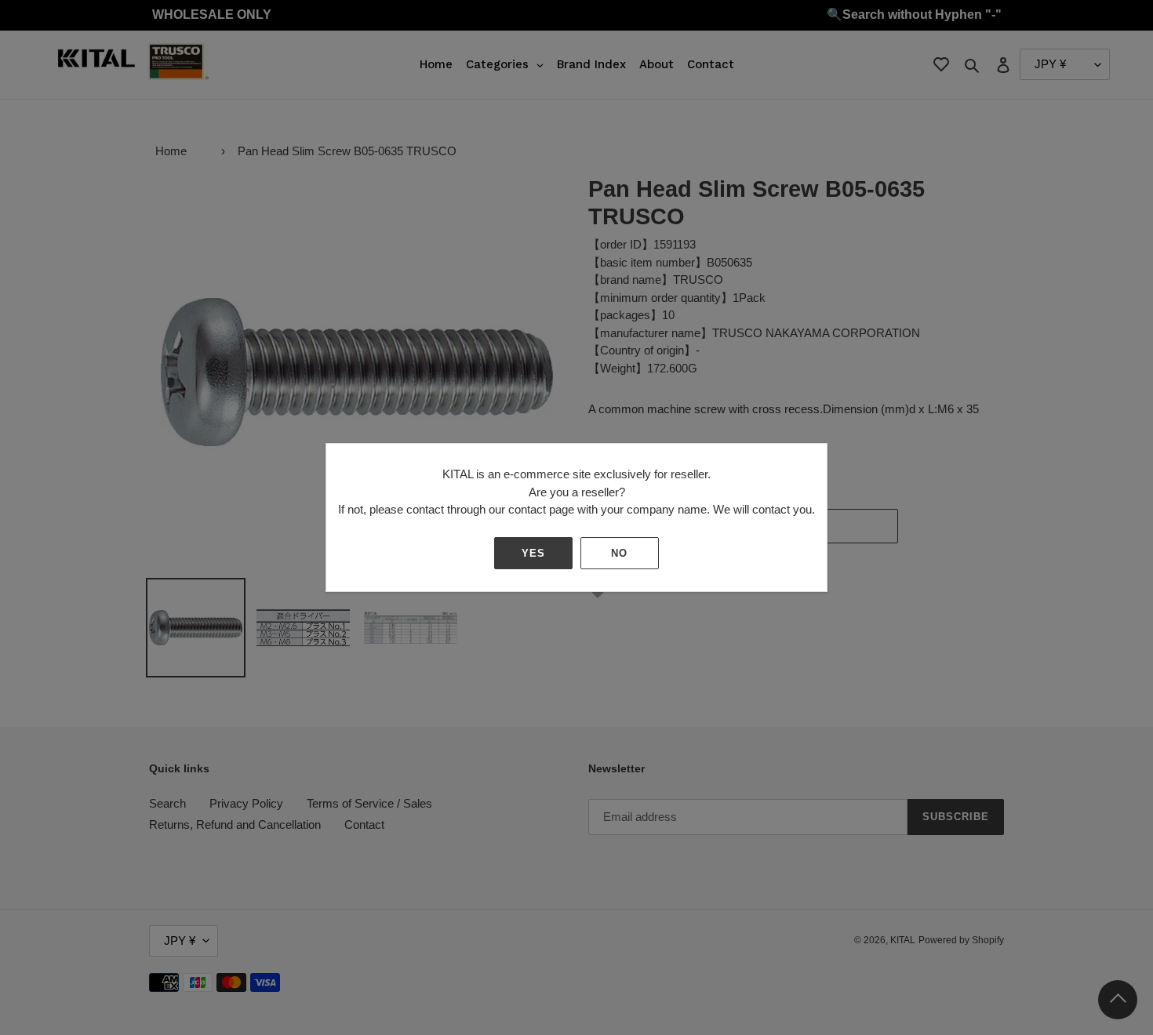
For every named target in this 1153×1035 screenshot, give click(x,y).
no (619, 553)
